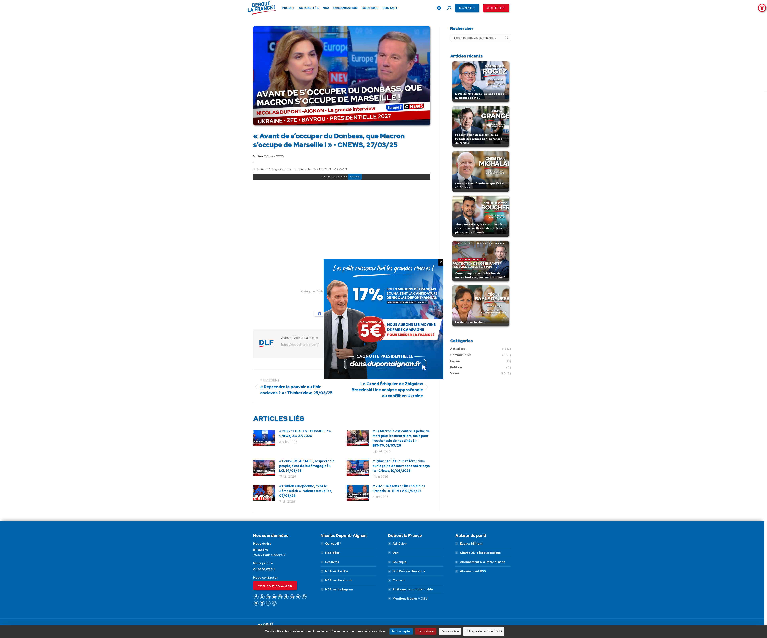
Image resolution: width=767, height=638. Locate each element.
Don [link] (396, 553)
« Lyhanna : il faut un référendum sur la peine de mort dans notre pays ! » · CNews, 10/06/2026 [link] (401, 466)
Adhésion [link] (400, 544)
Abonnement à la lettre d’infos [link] (482, 562)
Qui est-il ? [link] (333, 544)
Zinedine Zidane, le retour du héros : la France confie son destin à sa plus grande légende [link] (480, 228)
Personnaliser (450, 631)
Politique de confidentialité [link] (413, 589)
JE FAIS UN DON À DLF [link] (664, 616)
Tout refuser (425, 631)
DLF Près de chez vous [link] (409, 571)
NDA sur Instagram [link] (339, 589)
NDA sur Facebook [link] (338, 580)
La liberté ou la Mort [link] (470, 322)
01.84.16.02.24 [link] (264, 569)
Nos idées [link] (332, 553)
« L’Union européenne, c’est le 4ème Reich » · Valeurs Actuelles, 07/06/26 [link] (305, 491)
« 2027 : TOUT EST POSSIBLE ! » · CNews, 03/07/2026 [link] (305, 433)
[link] (762, 8)
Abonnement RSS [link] (473, 571)
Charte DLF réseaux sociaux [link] (480, 553)
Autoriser (355, 176)
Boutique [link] (399, 562)
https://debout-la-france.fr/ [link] (300, 344)
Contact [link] (399, 580)
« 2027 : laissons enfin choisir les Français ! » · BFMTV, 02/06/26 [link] (399, 488)
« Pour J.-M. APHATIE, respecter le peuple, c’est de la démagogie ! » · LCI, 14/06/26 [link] (306, 466)
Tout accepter (401, 631)
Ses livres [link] (332, 562)
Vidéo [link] (258, 156)
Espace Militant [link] (471, 544)
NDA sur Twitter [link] (336, 571)
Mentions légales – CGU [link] (410, 599)
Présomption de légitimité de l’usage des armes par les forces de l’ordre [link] (478, 139)
